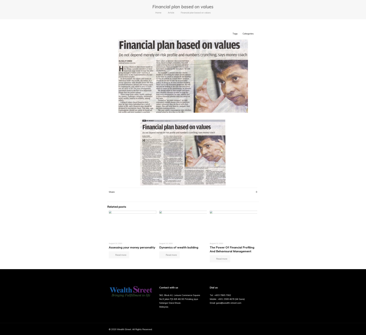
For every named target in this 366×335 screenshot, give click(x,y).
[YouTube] (242, 329)
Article (171, 12)
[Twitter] (239, 329)
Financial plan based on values (196, 12)
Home (158, 12)
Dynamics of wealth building (178, 247)
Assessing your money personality (132, 247)
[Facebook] (235, 329)
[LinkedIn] (246, 329)
